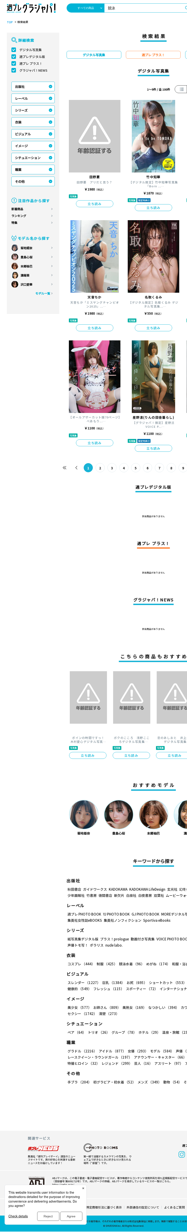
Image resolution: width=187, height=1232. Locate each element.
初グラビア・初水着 (114, 1082)
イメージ (21, 146)
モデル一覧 (42, 293)
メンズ (149, 1082)
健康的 (79, 988)
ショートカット (168, 982)
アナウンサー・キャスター (160, 1057)
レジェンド (116, 1063)
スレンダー (84, 982)
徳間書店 (105, 895)
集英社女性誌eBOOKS (85, 920)
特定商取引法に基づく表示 (104, 1207)
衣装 (18, 122)
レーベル (21, 98)
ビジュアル (23, 134)
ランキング (18, 216)
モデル (162, 1051)
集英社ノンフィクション (122, 920)
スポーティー (142, 988)
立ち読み (95, 203)
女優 (138, 1051)
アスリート (168, 1063)
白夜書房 (145, 895)
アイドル (112, 1051)
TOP (10, 22)
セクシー (82, 1013)
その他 (20, 181)
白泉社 (131, 895)
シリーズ (21, 110)
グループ (124, 1032)
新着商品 (17, 209)
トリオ (99, 1032)
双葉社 (159, 895)
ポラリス (97, 945)
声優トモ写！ (78, 945)
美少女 (79, 1007)
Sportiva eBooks (156, 920)
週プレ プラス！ (30, 63)
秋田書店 (74, 889)
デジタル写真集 (30, 49)
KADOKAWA (118, 889)
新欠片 (119, 895)
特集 (14, 222)
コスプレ (81, 963)
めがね (158, 963)
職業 (18, 169)
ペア (77, 1032)
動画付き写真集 (143, 939)
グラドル (82, 1051)
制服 (107, 963)
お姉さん (107, 1007)
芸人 (143, 1063)
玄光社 (172, 889)
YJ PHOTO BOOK (116, 914)
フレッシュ (108, 988)
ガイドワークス (95, 889)
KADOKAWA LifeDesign (147, 889)
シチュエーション (28, 157)
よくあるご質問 (174, 1207)
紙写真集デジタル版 (83, 939)
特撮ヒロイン (84, 1063)
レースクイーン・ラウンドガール (100, 1057)
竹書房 (91, 895)
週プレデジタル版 (32, 56)
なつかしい (163, 1007)
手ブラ (79, 1082)
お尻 (137, 982)
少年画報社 (76, 895)
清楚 (109, 1013)
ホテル (149, 1032)
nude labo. (114, 945)
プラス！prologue (114, 939)
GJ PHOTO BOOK (145, 914)
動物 (172, 1082)
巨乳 (113, 982)
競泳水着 (131, 963)
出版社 (20, 86)
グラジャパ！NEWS (33, 70)
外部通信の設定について (143, 1207)
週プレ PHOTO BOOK (84, 914)
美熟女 (134, 1007)
